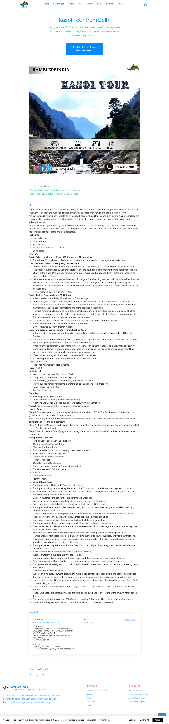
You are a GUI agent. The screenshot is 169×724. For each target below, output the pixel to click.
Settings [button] (132, 719)
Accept (157, 719)
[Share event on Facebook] (30, 675)
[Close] (165, 720)
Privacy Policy (104, 719)
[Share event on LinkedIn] (43, 675)
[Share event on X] (36, 675)
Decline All (144, 719)
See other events (85, 50)
